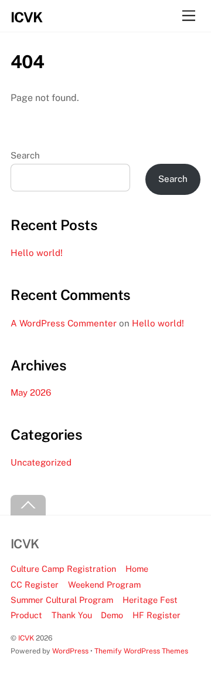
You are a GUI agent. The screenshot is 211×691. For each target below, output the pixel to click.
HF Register (156, 615)
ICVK (26, 637)
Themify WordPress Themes (141, 650)
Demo (112, 615)
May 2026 (31, 392)
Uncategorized (41, 462)
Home (136, 569)
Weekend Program (104, 584)
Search (25, 155)
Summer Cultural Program (62, 600)
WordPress (70, 650)
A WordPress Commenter (64, 323)
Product (26, 615)
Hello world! (37, 253)
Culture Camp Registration (63, 569)
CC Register (35, 584)
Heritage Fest (150, 600)
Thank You (72, 615)
